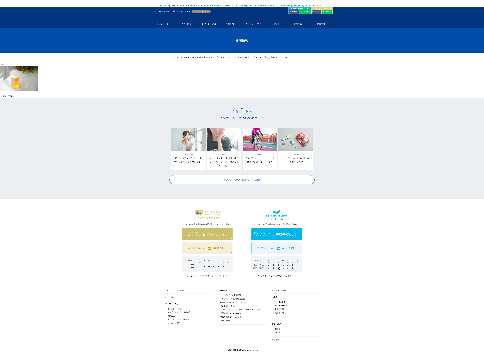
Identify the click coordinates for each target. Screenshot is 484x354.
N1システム (279, 316)
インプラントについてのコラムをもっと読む (242, 179)
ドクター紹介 (185, 23)
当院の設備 (225, 320)
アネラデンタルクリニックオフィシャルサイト (275, 275)
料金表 (277, 329)
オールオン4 (280, 302)
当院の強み (231, 23)
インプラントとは (208, 23)
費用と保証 (299, 23)
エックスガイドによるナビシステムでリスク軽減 (240, 309)
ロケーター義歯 (281, 305)
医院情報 (321, 23)
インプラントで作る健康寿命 (179, 312)
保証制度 (278, 332)
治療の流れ (172, 316)
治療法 (276, 23)
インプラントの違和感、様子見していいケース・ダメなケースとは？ (224, 162)
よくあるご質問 (174, 323)
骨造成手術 (279, 309)
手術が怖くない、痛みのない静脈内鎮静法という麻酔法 (232, 315)
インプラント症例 (253, 23)
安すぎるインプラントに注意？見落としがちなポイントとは (188, 162)
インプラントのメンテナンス (179, 319)
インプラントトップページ (175, 290)
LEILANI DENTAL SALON (236, 350)
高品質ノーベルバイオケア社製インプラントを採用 (233, 304)
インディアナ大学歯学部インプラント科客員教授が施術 (232, 297)
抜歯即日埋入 (280, 312)
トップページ (163, 23)
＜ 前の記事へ (7, 96)
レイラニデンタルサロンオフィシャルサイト (206, 275)
